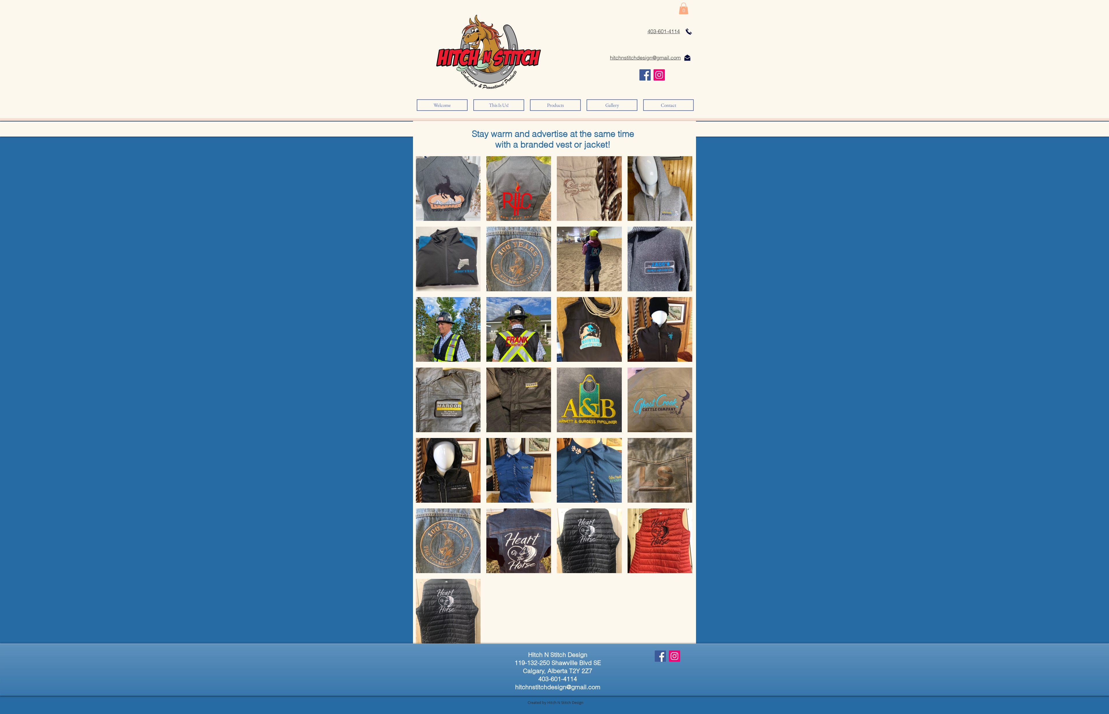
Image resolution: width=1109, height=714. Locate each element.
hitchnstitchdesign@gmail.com (557, 687)
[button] (684, 8)
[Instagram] (659, 75)
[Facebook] (645, 75)
